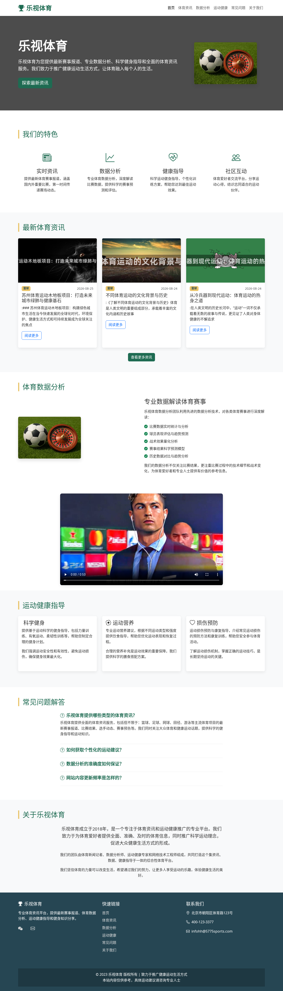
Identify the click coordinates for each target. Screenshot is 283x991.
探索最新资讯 (35, 83)
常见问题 (238, 7)
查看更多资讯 (141, 357)
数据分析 (203, 7)
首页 (171, 7)
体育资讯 (185, 7)
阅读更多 (32, 335)
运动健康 (221, 7)
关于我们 (256, 7)
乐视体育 (39, 8)
